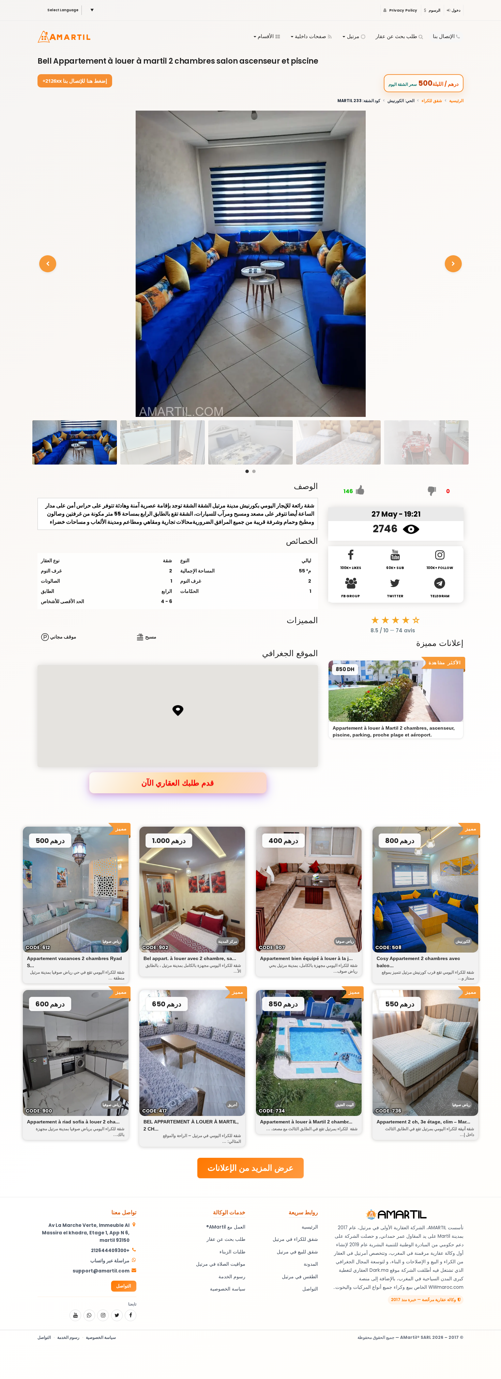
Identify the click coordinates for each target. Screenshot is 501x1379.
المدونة (311, 1264)
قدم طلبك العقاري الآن (177, 782)
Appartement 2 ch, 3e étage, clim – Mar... (423, 1121)
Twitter (395, 596)
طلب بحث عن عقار (396, 36)
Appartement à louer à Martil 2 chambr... (306, 1121)
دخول (456, 10)
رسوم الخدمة (231, 1276)
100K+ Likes (350, 567)
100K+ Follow (439, 567)
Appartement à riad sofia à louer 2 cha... (73, 1121)
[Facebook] (130, 1315)
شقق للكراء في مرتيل (295, 1239)
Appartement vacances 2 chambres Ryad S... (74, 962)
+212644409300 (110, 1250)
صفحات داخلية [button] (310, 36)
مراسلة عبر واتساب (110, 1261)
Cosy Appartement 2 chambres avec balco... (418, 962)
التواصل (310, 1289)
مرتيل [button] (353, 36)
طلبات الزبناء (232, 1252)
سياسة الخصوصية (227, 1289)
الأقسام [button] (266, 36)
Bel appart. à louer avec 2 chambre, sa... (189, 958)
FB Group (350, 596)
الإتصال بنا (444, 36)
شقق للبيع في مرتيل (297, 1252)
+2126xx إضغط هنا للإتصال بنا (75, 80)
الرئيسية (456, 100)
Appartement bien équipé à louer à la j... (306, 958)
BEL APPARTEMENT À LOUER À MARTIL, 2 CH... (191, 1125)
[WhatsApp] (89, 1315)
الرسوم (434, 10)
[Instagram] (103, 1315)
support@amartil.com (101, 1271)
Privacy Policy (402, 10)
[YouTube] (75, 1315)
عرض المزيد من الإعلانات (251, 1167)
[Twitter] (117, 1315)
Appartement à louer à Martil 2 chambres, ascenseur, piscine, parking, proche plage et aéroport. (394, 731)
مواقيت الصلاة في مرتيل (220, 1264)
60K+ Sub (395, 567)
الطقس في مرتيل (300, 1276)
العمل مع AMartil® (225, 1227)
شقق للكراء (432, 100)
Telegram (440, 596)
